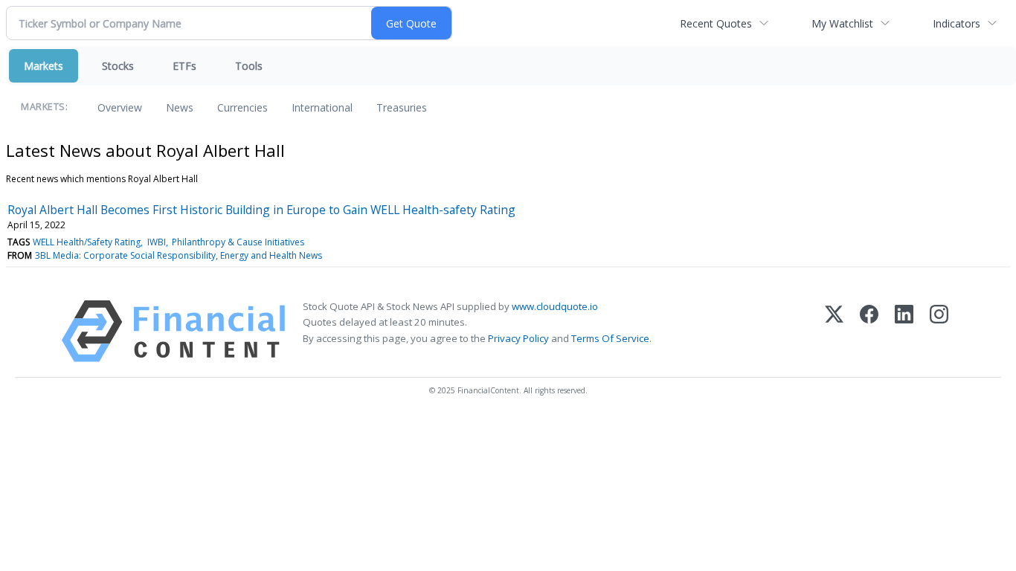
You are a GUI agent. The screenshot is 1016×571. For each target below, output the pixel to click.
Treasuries (401, 107)
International (322, 107)
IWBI (156, 242)
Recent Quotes (716, 23)
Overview (119, 107)
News (179, 107)
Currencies (242, 107)
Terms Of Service (610, 338)
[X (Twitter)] (834, 331)
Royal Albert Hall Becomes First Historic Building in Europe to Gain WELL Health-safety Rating (261, 209)
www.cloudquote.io (555, 306)
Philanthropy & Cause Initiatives (238, 242)
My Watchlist (842, 23)
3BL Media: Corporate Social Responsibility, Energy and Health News (178, 255)
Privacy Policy (518, 338)
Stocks (118, 66)
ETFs (184, 66)
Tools (249, 66)
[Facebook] (869, 331)
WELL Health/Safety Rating (87, 242)
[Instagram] (939, 331)
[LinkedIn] (904, 331)
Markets (43, 66)
